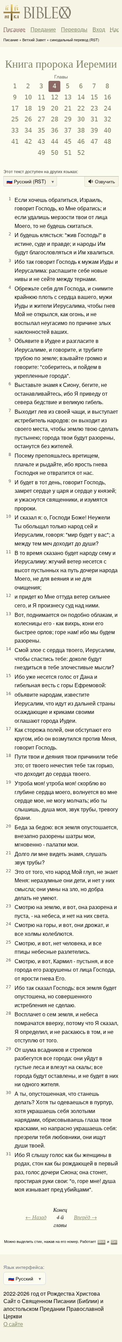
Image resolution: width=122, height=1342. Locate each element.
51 (68, 153)
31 (94, 119)
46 (81, 141)
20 (54, 108)
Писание (14, 29)
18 (28, 108)
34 (28, 130)
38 (81, 130)
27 (41, 119)
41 (15, 141)
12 (54, 97)
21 (68, 108)
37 (68, 130)
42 (28, 141)
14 (81, 97)
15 (94, 97)
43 (41, 141)
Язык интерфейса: (23, 1266)
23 (94, 108)
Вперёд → (85, 1217)
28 (54, 119)
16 (107, 97)
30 (81, 119)
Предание (43, 29)
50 (54, 153)
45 (68, 141)
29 (68, 119)
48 (107, 141)
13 (68, 97)
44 (54, 141)
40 (107, 130)
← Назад (35, 1217)
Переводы (74, 29)
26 (28, 119)
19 (41, 108)
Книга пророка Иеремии (61, 63)
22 (81, 108)
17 (15, 108)
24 (107, 108)
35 (41, 130)
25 (15, 119)
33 (15, 130)
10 (28, 97)
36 (54, 130)
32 (107, 119)
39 (94, 130)
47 (94, 141)
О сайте (13, 1324)
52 (81, 153)
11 (41, 97)
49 (41, 153)
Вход (99, 29)
